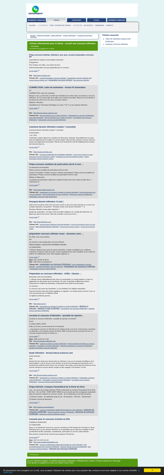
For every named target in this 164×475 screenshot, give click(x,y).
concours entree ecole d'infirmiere (50, 382)
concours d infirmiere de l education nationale (56, 154)
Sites (52, 25)
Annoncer (99, 25)
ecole (96, 20)
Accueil (32, 25)
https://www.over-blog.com (42, 152)
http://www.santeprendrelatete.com (45, 442)
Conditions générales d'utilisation (62, 461)
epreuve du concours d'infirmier (63, 449)
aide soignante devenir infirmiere (47, 227)
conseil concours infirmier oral (38, 80)
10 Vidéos (42, 48)
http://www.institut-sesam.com (44, 190)
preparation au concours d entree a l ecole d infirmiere (59, 192)
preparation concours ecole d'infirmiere (52, 120)
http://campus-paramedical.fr (44, 407)
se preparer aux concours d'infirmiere (74, 308)
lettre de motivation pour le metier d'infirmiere (53, 115)
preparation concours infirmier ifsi (79, 78)
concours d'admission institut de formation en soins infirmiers (61, 410)
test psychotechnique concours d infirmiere (55, 194)
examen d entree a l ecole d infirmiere (53, 344)
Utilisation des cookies (86, 461)
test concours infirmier (81, 80)
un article (88, 25)
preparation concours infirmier (60, 80)
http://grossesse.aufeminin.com (45, 341)
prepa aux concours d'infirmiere (81, 194)
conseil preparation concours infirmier (53, 78)
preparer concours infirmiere (117, 44)
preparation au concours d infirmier (79, 266)
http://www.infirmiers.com (42, 222)
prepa (56, 20)
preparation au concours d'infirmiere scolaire (69, 157)
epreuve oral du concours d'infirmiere (61, 412)
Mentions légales (41, 461)
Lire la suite (33, 71)
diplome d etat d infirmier (49, 308)
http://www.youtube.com (41, 75)
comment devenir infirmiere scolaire (82, 154)
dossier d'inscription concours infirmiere (43, 348)
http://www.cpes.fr (39, 304)
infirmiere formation (36, 20)
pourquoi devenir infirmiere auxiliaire (69, 226)
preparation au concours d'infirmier (55, 264)
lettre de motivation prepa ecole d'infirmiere (118, 40)
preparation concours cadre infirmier (43, 269)
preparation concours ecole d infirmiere (56, 380)
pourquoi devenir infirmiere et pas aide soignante (55, 224)
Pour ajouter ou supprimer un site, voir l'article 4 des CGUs (50, 463)
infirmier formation (116, 20)
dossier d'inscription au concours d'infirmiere (76, 346)
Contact (109, 25)
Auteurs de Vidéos (63, 25)
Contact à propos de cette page (108, 461)
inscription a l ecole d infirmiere (48, 346)
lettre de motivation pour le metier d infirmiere (58, 118)
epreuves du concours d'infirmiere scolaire (42, 157)
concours (76, 20)
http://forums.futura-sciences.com (45, 113)
